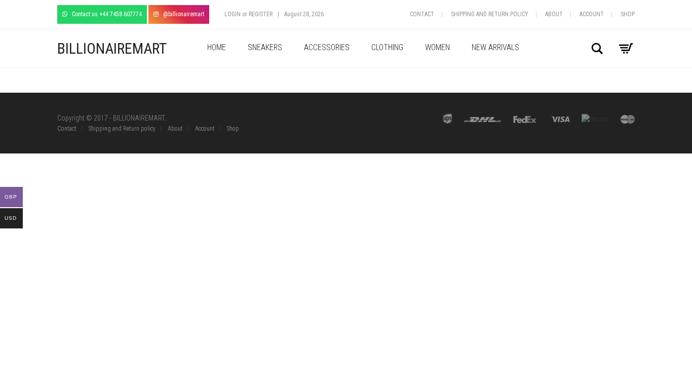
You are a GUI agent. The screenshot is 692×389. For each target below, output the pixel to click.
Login (232, 14)
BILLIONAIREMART (112, 48)
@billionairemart (181, 14)
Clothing (387, 47)
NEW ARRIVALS (495, 47)
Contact (422, 14)
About (554, 14)
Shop (628, 14)
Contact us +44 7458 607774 (104, 14)
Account (592, 14)
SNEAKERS (265, 47)
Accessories (327, 47)
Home (216, 47)
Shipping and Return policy (489, 14)
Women (437, 47)
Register (261, 14)
